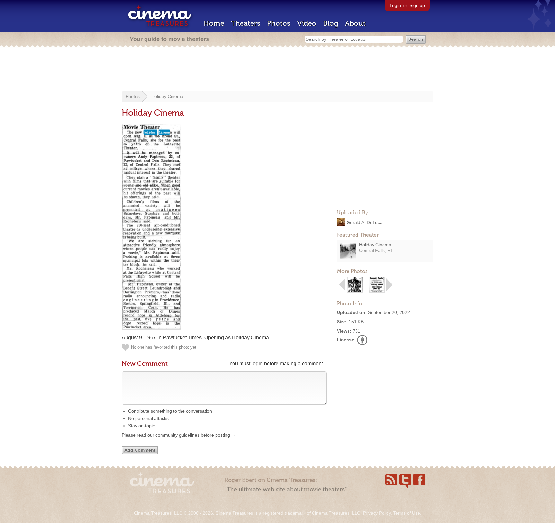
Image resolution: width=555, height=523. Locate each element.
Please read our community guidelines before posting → (179, 435)
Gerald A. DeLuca (365, 222)
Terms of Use (406, 513)
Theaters (245, 23)
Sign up (417, 5)
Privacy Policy (377, 513)
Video (306, 23)
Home (214, 23)
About (355, 23)
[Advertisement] (277, 69)
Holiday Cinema (167, 96)
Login (395, 5)
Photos (278, 23)
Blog (330, 23)
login (257, 363)
